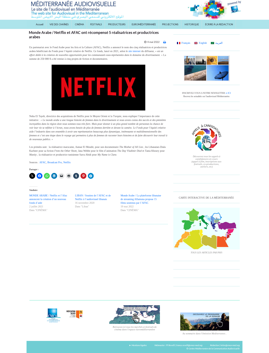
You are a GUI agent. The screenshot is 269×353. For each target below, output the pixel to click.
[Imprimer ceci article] (164, 42)
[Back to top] (260, 344)
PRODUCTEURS (117, 24)
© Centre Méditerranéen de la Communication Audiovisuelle (213, 348)
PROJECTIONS (170, 24)
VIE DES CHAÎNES (59, 24)
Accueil (39, 24)
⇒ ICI (228, 93)
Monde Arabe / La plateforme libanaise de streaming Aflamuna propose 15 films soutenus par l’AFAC (141, 199)
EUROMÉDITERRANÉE (144, 24)
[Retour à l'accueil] (134, 10)
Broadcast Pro (54, 162)
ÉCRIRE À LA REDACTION (219, 24)
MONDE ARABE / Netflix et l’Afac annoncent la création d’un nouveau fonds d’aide (48, 199)
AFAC (42, 162)
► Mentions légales (138, 345)
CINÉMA (79, 24)
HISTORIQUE (192, 24)
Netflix (67, 162)
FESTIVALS (96, 24)
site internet (134, 51)
